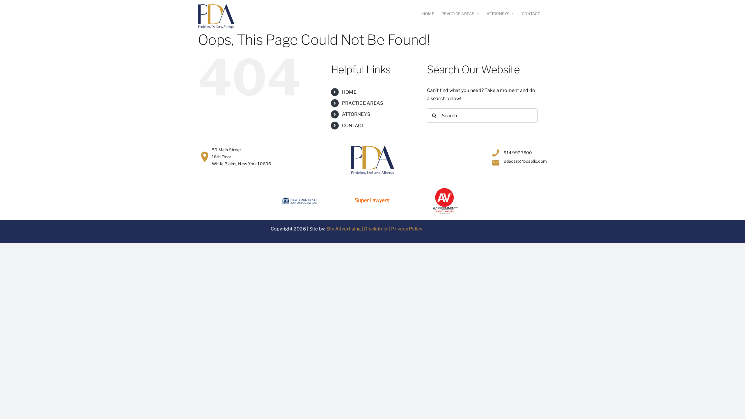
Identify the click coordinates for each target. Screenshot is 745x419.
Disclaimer (376, 229)
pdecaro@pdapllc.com (525, 161)
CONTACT (353, 125)
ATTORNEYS (356, 114)
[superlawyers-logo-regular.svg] (372, 200)
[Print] (445, 189)
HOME (349, 92)
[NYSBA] (299, 200)
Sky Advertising (343, 229)
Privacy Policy (406, 229)
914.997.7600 (518, 152)
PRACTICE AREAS (362, 103)
